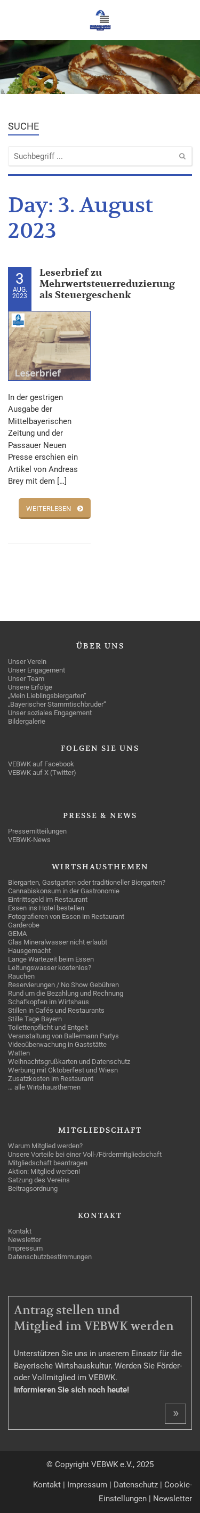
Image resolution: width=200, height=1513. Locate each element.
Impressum (87, 1485)
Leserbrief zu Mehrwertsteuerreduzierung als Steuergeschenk (107, 284)
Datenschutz (136, 1485)
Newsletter (172, 1498)
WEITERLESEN (48, 509)
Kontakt (47, 1485)
